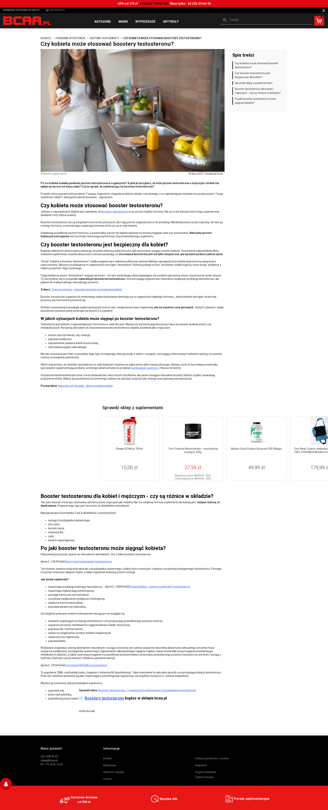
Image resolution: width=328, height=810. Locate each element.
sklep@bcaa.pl (49, 760)
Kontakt (107, 758)
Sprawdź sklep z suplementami (253, 83)
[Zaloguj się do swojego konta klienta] (324, 10)
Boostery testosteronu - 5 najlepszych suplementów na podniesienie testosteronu (147, 690)
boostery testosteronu (114, 211)
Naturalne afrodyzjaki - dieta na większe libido (85, 385)
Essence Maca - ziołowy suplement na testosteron (160, 586)
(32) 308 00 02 (57, 10)
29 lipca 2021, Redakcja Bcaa (205, 173)
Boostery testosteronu (104, 698)
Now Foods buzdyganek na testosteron (88, 561)
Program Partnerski (205, 772)
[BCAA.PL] (27, 20)
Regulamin (201, 765)
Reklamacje (109, 765)
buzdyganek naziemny (144, 367)
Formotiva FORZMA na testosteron (86, 665)
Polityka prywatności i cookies (212, 758)
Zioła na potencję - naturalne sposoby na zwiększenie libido (86, 289)
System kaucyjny (204, 777)
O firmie (107, 779)
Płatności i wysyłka (113, 772)
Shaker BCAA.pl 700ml (129, 448)
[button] (266, 20)
